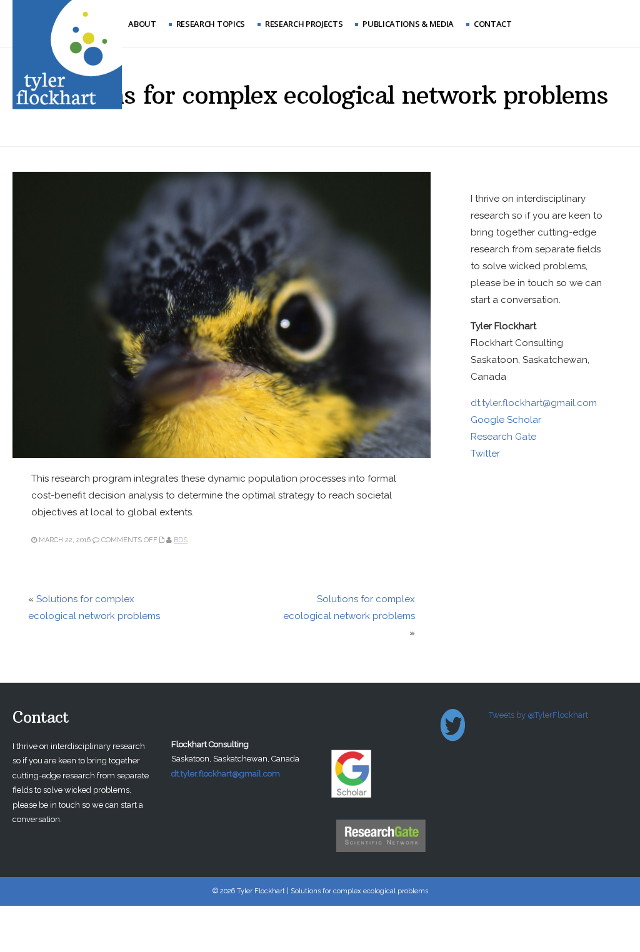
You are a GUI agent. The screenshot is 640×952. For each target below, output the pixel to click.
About (142, 23)
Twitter (485, 453)
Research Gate (503, 436)
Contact (493, 23)
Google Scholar (506, 419)
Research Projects (303, 23)
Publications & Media (408, 23)
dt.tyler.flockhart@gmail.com (534, 403)
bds (181, 540)
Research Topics (210, 23)
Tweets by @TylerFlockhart (538, 715)
